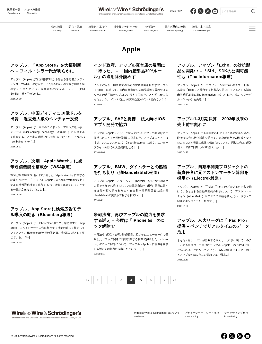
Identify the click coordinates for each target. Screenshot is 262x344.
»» (174, 280)
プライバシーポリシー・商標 (202, 314)
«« (87, 280)
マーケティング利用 (236, 314)
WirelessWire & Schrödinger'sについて (157, 314)
